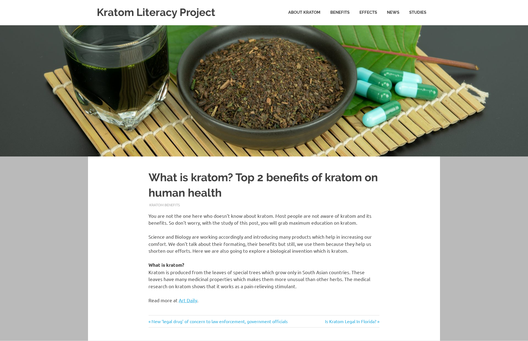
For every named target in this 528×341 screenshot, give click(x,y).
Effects (368, 12)
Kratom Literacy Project (156, 12)
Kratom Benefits (164, 204)
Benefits (340, 12)
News (393, 12)
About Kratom (304, 12)
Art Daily (188, 300)
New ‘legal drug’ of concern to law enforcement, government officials (219, 321)
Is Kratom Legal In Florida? (350, 321)
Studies (417, 12)
